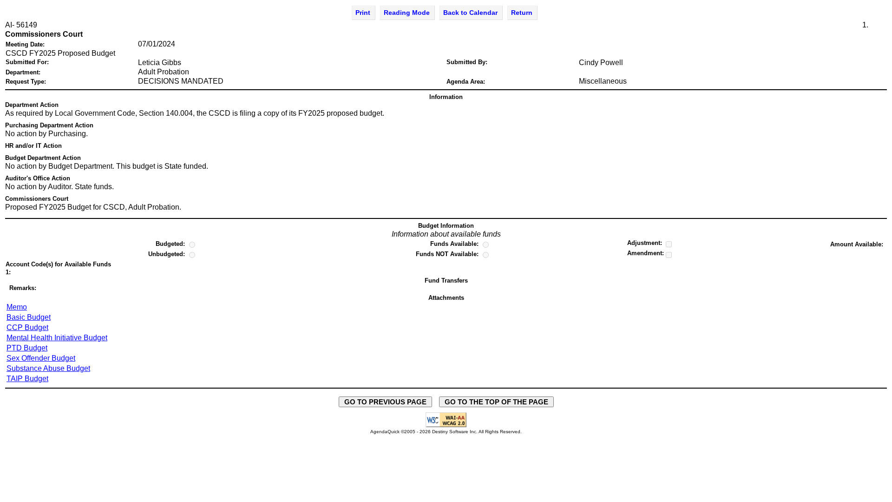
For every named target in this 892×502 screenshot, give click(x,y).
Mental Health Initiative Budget (57, 338)
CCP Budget (27, 327)
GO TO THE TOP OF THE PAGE (496, 402)
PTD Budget (27, 348)
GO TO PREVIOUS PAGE (385, 402)
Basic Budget (29, 317)
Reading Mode (407, 12)
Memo (17, 307)
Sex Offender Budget (41, 358)
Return (521, 12)
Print (362, 12)
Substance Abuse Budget (48, 368)
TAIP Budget (27, 379)
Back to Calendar (470, 12)
